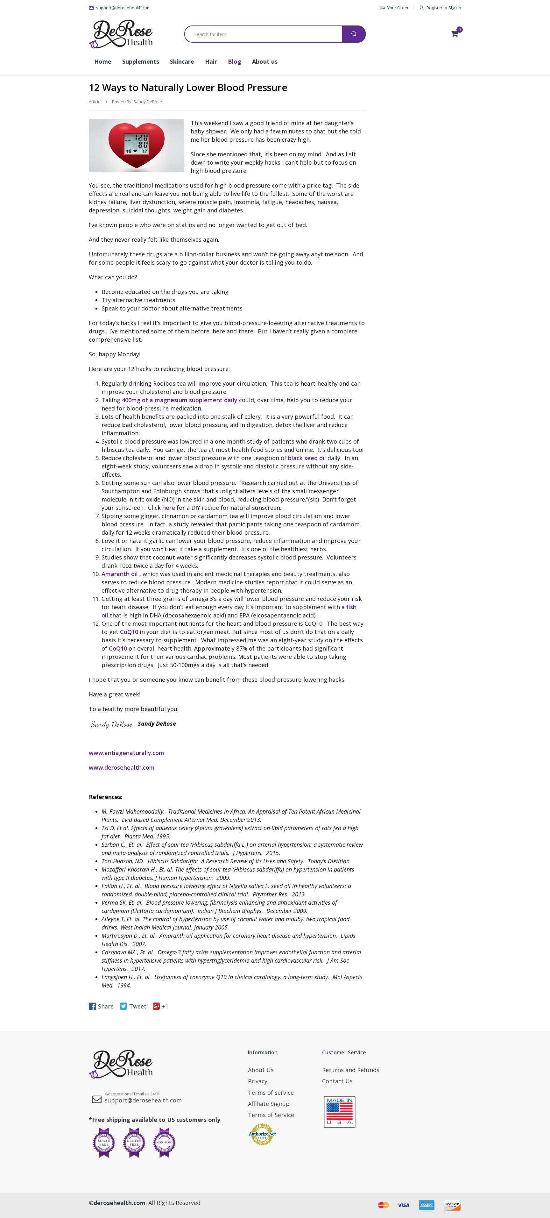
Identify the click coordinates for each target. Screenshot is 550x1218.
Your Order (398, 8)
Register (434, 8)
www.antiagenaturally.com (126, 753)
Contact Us (337, 1081)
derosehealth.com (119, 1203)
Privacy (257, 1081)
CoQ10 (129, 632)
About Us (261, 1070)
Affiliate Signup (269, 1104)
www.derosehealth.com (122, 767)
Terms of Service (271, 1115)
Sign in (454, 8)
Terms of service (271, 1092)
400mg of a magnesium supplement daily (179, 400)
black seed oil (307, 458)
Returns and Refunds (350, 1070)
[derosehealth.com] (120, 34)
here (168, 507)
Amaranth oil (120, 574)
